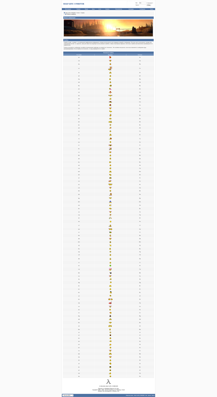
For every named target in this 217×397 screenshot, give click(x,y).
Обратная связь (129, 395)
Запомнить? (150, 2)
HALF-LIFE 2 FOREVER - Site (140, 395)
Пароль (137, 5)
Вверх (153, 395)
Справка (107, 9)
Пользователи (118, 9)
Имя (136, 2)
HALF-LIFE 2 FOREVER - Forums (72, 12)
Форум (86, 9)
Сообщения (142, 9)
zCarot (123, 389)
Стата (99, 9)
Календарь (131, 9)
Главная (78, 9)
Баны (93, 9)
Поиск (151, 9)
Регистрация (68, 9)
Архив (149, 395)
